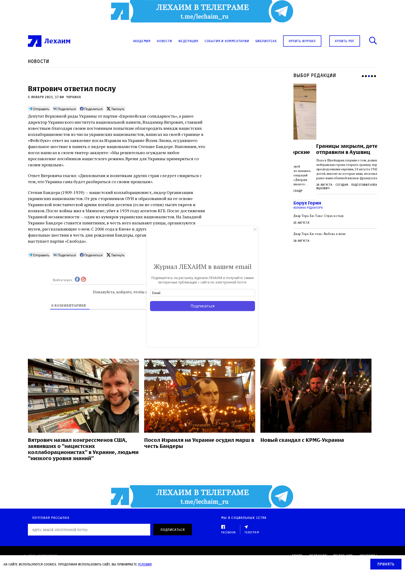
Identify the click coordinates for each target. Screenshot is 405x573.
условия (145, 564)
